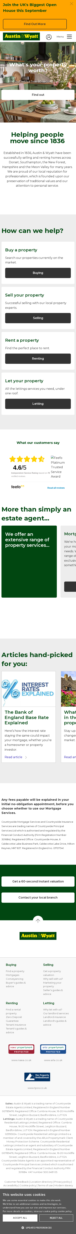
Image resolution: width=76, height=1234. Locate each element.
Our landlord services (56, 1013)
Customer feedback (16, 1181)
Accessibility (10, 1185)
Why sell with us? (53, 978)
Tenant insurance (16, 1024)
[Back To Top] (38, 921)
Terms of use (45, 1185)
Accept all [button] (20, 1217)
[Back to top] (38, 936)
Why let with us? (52, 1009)
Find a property (15, 971)
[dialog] (38, 1211)
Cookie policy (28, 1185)
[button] (38, 1227)
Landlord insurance (54, 1017)
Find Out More (35, 24)
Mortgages (12, 974)
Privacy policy (62, 1181)
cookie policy (65, 1211)
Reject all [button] (56, 1217)
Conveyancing (14, 978)
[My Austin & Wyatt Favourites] (49, 39)
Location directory (41, 1181)
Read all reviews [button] (56, 488)
